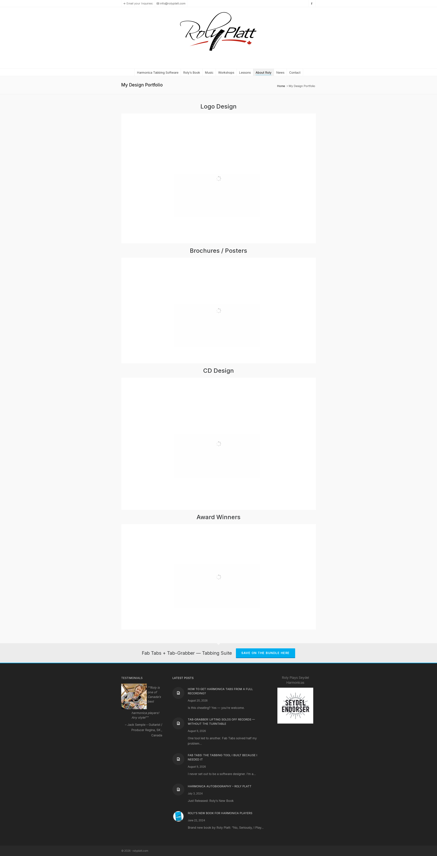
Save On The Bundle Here (265, 653)
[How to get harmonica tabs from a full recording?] (178, 693)
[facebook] (312, 3)
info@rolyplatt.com (172, 3)
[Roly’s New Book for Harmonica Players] (178, 816)
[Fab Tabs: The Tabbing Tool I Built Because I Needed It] (178, 759)
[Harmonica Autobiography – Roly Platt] (178, 790)
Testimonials (132, 678)
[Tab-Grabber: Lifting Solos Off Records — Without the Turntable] (178, 723)
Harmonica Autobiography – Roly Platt (219, 786)
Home (281, 86)
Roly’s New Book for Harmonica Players (220, 813)
